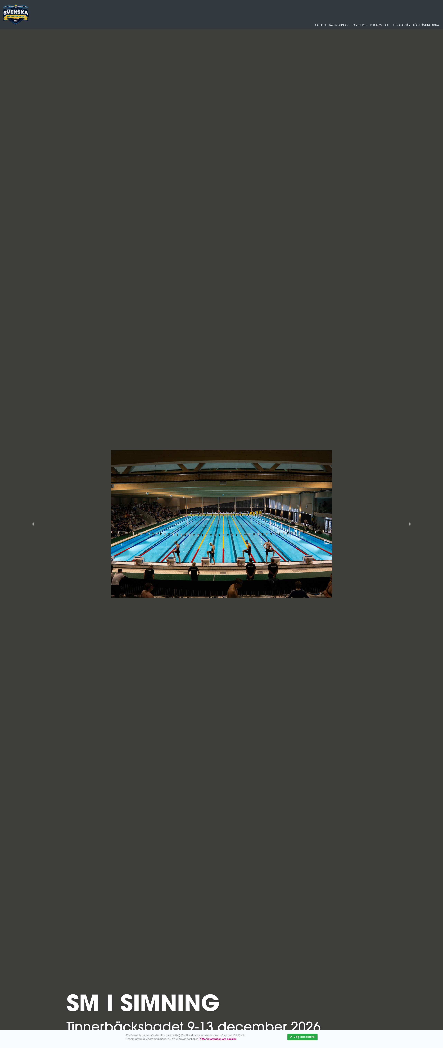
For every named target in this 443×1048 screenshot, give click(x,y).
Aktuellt (320, 25)
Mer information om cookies (218, 1039)
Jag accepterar (303, 1037)
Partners (358, 25)
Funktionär (401, 25)
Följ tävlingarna (426, 25)
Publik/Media (379, 25)
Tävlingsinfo (338, 25)
